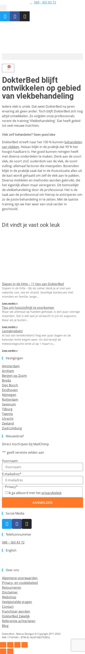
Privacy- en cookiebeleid (20, 583)
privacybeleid (51, 493)
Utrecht (7, 418)
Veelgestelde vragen (17, 602)
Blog (5, 626)
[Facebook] (15, 16)
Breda (6, 380)
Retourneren (11, 587)
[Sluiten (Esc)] (24, 645)
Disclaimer (10, 592)
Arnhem (8, 371)
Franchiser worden (16, 611)
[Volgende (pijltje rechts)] (10, 651)
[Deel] (17, 645)
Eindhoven (10, 390)
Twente (7, 414)
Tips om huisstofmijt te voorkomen (28, 307)
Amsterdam (11, 366)
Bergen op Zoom (14, 375)
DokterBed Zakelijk (16, 616)
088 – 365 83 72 (13, 542)
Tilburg (7, 409)
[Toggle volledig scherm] (10, 645)
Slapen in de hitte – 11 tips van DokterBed (33, 284)
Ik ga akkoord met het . (35, 492)
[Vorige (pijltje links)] (3, 651)
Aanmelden (42, 502)
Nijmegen (9, 395)
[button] (3, 8)
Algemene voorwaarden (20, 578)
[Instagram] (25, 16)
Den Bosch (10, 385)
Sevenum (9, 404)
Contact (8, 606)
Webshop (9, 597)
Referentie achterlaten (18, 621)
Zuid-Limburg (12, 428)
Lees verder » (10, 303)
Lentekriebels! (12, 331)
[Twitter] (5, 16)
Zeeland (8, 423)
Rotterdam (10, 399)
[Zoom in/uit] (3, 645)
